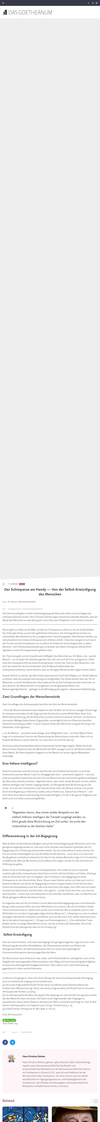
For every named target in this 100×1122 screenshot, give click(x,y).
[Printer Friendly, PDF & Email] (9, 1020)
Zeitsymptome (27, 1032)
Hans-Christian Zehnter (26, 602)
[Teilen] (5, 1042)
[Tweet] (12, 1042)
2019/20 (22, 584)
